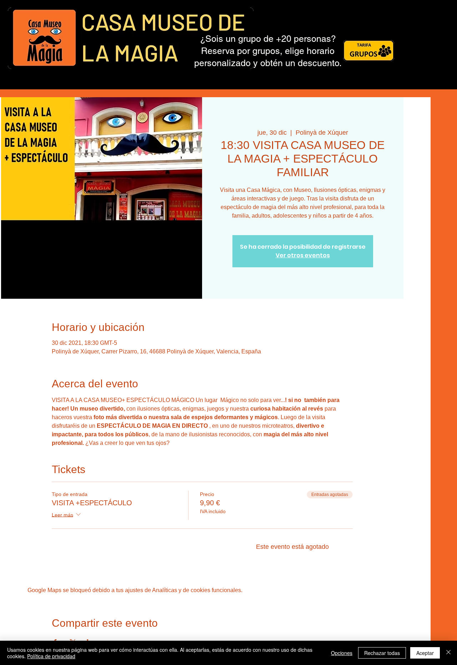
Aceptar (425, 652)
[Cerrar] (448, 652)
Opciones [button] (341, 652)
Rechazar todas (382, 652)
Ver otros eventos (303, 255)
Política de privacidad (51, 656)
